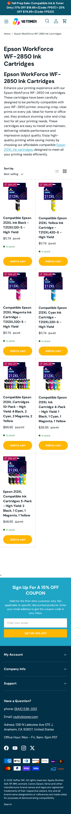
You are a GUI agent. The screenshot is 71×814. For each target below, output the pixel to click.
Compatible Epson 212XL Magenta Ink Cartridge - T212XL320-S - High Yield (17, 317)
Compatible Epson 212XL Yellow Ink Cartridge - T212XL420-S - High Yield (53, 227)
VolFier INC (19, 780)
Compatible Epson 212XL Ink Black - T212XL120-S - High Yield (17, 225)
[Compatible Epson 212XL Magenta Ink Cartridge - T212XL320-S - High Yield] (17, 286)
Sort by (9, 168)
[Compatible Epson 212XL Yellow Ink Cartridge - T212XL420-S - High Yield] (53, 197)
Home (7, 34)
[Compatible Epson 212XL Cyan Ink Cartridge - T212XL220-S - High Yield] (53, 287)
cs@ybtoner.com (25, 717)
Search (8, 804)
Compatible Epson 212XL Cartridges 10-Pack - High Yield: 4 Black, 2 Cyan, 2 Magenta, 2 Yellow (17, 409)
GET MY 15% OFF (36, 633)
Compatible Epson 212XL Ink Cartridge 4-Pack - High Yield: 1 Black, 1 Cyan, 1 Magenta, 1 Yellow (53, 409)
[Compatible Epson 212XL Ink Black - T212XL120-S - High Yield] (17, 197)
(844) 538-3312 (25, 709)
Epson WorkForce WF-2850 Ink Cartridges (37, 34)
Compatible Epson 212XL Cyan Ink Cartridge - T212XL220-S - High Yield (53, 317)
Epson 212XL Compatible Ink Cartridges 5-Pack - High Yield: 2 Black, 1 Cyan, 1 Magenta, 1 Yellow (17, 503)
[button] (64, 21)
